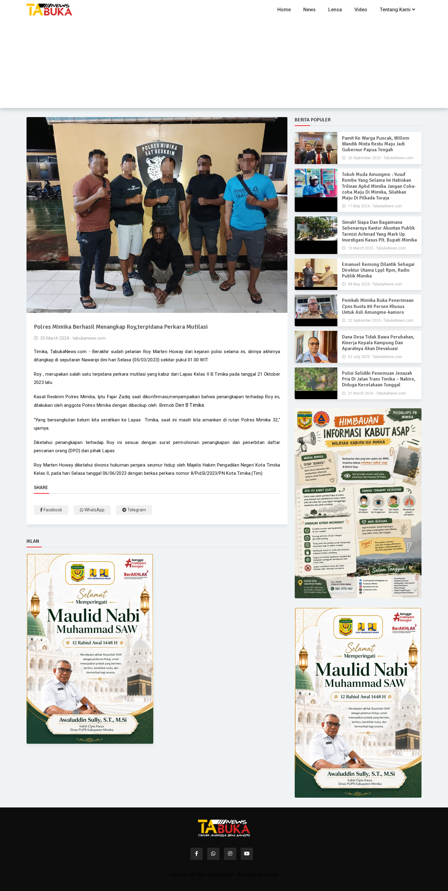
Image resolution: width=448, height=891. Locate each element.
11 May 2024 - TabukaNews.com (374, 206)
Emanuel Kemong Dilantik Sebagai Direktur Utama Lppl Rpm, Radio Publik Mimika (378, 270)
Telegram (136, 509)
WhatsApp (94, 509)
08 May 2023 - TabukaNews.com (374, 284)
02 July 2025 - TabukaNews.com (374, 357)
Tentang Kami (395, 10)
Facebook (52, 509)
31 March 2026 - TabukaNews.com (376, 393)
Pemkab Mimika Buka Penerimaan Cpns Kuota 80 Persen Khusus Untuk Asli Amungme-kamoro (378, 306)
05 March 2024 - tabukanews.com (73, 338)
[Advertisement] (224, 65)
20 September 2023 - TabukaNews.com (380, 158)
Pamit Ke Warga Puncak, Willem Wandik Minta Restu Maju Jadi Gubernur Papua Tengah (375, 144)
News (309, 10)
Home (284, 10)
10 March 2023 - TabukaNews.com (376, 248)
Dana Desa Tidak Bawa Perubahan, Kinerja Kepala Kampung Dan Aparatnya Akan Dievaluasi (378, 343)
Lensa (335, 10)
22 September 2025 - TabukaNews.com (380, 320)
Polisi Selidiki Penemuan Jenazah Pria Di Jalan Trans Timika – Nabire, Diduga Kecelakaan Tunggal (378, 379)
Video (360, 10)
